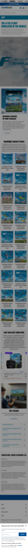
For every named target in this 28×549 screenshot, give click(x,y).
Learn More (19, 545)
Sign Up (22, 534)
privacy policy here (11, 540)
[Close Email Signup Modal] (25, 526)
